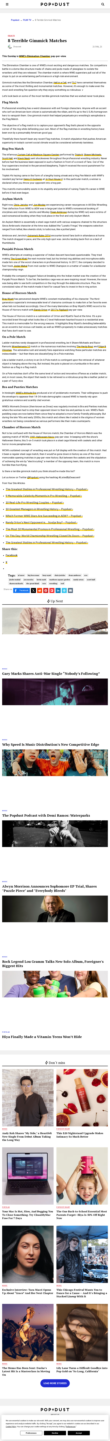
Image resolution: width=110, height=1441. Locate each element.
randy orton (78, 580)
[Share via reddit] (39, 590)
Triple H (79, 154)
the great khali (32, 583)
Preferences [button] (70, 1427)
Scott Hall (7, 158)
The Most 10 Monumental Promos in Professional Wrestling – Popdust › (50, 529)
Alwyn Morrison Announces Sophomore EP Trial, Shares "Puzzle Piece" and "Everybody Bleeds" (49, 888)
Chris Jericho (21, 204)
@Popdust (33, 477)
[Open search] (103, 4)
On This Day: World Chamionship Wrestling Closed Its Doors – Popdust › (50, 535)
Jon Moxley (39, 204)
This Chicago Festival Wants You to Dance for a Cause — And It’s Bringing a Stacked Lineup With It (81, 1293)
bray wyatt (47, 575)
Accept (79, 1433)
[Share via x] (33, 590)
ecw (85, 575)
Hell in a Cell (60, 82)
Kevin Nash (24, 158)
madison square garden (59, 580)
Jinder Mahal (20, 265)
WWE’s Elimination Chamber (34, 56)
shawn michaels (16, 583)
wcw (44, 583)
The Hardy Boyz (84, 346)
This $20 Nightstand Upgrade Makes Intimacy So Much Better (79, 1134)
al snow (21, 575)
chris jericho (60, 575)
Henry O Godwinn (32, 179)
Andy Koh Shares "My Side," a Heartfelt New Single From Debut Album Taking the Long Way (27, 1136)
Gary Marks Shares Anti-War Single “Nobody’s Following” (51, 673)
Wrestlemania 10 (21, 346)
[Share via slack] (64, 590)
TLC (74, 82)
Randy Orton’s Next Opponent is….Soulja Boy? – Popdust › (41, 522)
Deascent (17, 46)
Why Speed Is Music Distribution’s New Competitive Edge (50, 744)
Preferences (31, 1433)
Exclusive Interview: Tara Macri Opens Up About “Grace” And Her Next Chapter (27, 1291)
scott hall (91, 580)
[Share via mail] (70, 590)
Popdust (15, 20)
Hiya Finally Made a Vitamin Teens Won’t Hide (42, 1036)
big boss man (33, 575)
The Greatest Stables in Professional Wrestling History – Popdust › (47, 489)
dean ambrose (75, 575)
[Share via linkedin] (58, 590)
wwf (62, 583)
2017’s (59, 309)
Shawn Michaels (92, 154)
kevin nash (41, 580)
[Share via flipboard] (51, 590)
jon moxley (28, 580)
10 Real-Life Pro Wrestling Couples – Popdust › (35, 502)
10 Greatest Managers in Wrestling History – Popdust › (39, 509)
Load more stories (55, 1383)
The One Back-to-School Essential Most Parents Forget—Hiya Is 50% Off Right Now (81, 1215)
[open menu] (7, 4)
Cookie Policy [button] (11, 1427)
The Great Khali (19, 258)
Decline (55, 1433)
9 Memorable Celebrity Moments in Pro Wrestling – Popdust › (44, 495)
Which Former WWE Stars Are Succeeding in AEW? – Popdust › (44, 515)
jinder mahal (14, 580)
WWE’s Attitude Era (26, 392)
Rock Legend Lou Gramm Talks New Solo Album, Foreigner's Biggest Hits (53, 963)
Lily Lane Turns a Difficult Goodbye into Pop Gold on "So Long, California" (81, 1369)
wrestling (53, 583)
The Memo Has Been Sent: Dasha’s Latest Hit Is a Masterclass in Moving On (26, 1371)
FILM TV (27, 20)
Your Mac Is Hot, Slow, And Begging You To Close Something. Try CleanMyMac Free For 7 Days (27, 1215)
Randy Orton (40, 309)
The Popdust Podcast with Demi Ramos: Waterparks (46, 815)
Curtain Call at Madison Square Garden (38, 154)
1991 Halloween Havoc (42, 436)
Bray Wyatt (8, 298)
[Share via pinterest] (45, 590)
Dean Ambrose (59, 212)
